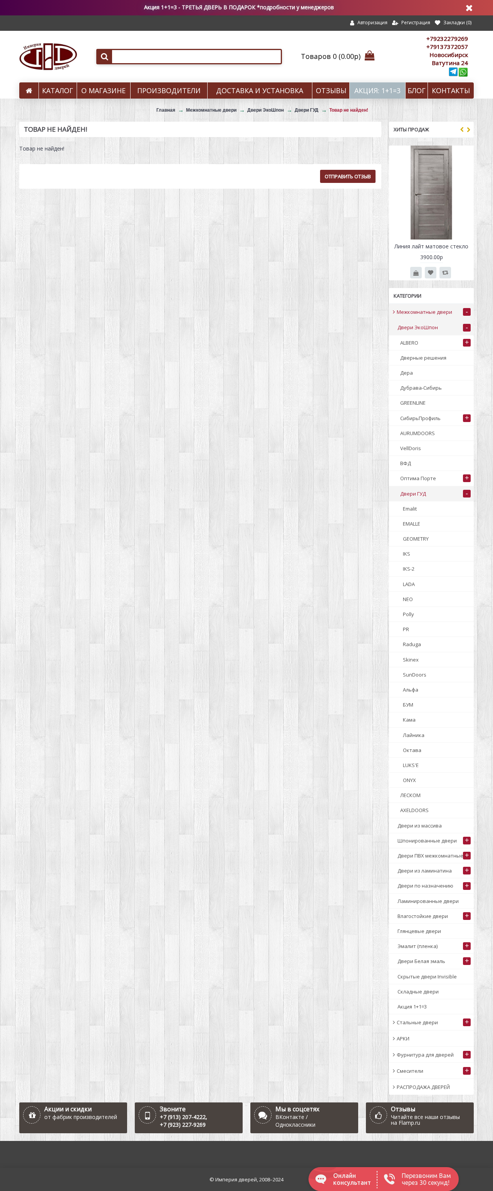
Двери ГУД (307, 110)
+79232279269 (447, 38)
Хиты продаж (411, 129)
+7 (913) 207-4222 (183, 1117)
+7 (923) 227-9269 (183, 1124)
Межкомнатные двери (211, 110)
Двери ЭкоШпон (265, 110)
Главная (165, 110)
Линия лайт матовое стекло (431, 246)
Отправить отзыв (348, 176)
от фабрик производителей (80, 1117)
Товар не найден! (348, 110)
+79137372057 (447, 46)
